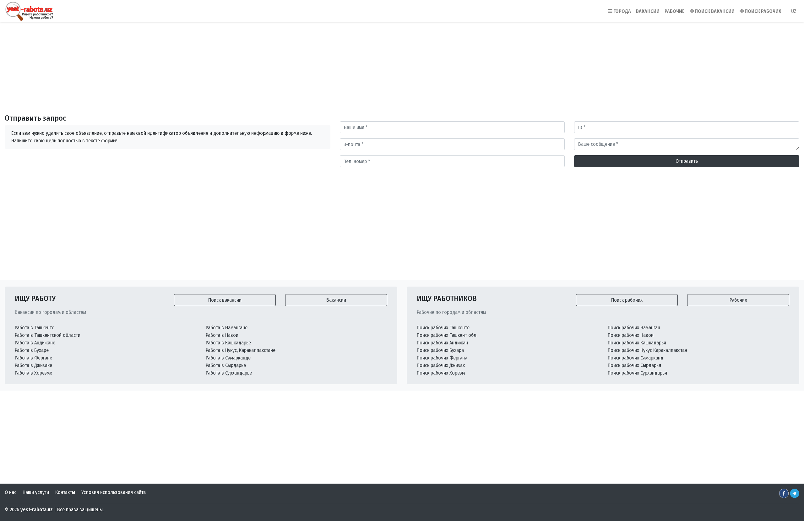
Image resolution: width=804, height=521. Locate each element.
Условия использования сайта (113, 492)
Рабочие (738, 300)
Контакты (65, 492)
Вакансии (336, 300)
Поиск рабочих (627, 300)
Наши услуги (36, 492)
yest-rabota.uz (36, 510)
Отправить (687, 161)
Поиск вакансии (225, 300)
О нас (10, 492)
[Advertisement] (402, 59)
